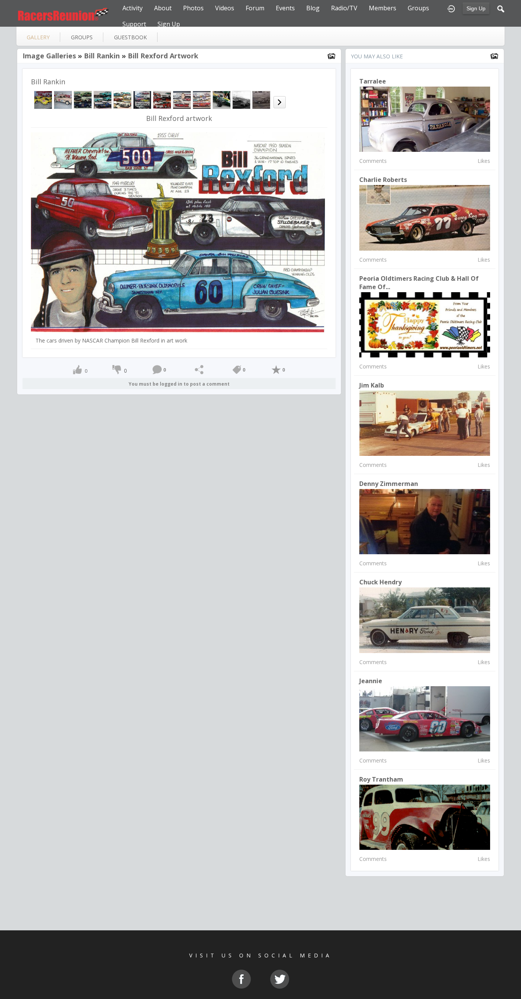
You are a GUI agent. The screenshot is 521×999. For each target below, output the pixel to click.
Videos (224, 8)
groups (82, 37)
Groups (418, 8)
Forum (255, 8)
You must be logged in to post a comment (179, 384)
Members (382, 8)
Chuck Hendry (380, 582)
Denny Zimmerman (388, 483)
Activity (132, 8)
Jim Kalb (371, 385)
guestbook (130, 37)
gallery (38, 37)
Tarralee (372, 81)
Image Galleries (49, 55)
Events (285, 8)
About (163, 8)
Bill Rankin (102, 55)
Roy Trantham (381, 779)
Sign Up (476, 8)
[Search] (501, 8)
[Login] (451, 8)
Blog (313, 8)
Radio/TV (344, 8)
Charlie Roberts (383, 179)
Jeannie (370, 681)
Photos (193, 8)
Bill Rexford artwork (163, 55)
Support (134, 24)
